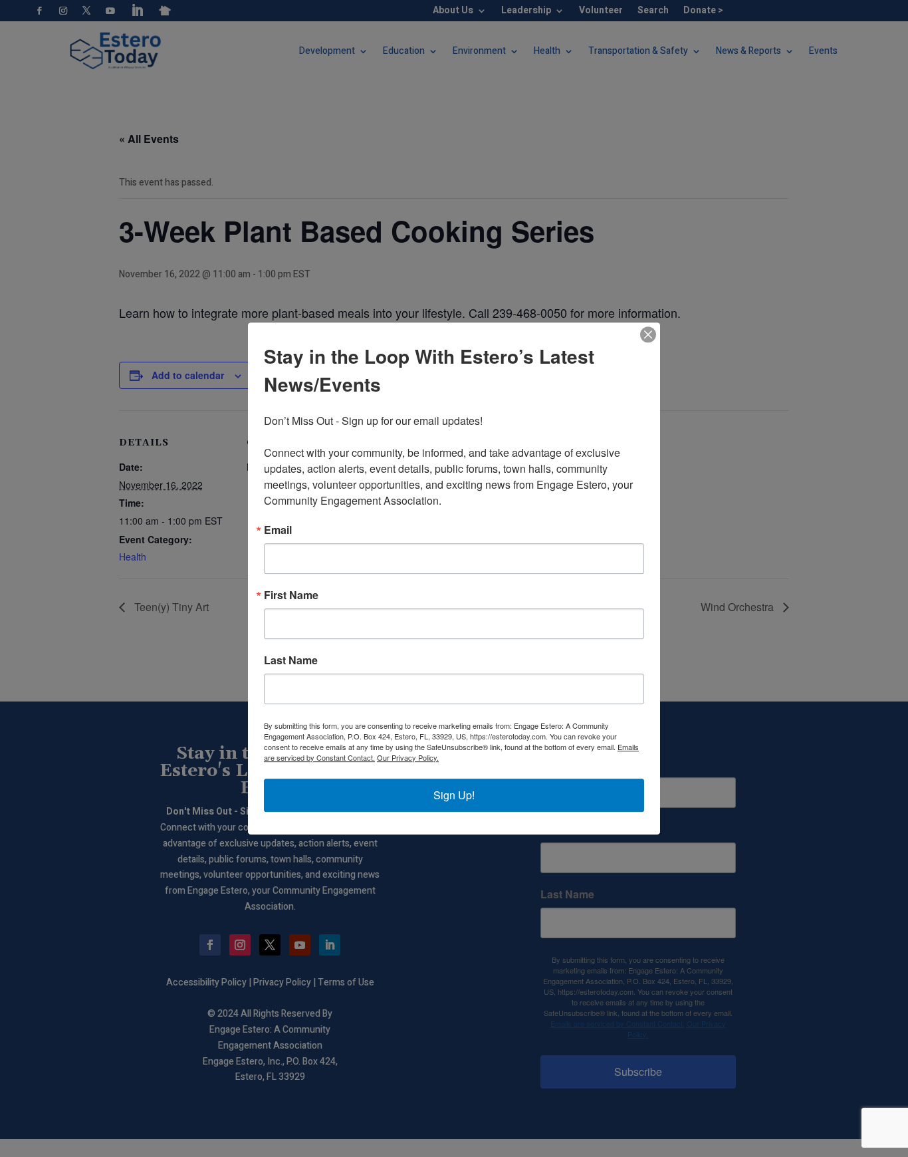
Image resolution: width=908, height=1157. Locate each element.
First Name (291, 595)
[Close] (648, 334)
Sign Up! (454, 795)
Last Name (291, 660)
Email (278, 530)
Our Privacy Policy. (408, 757)
